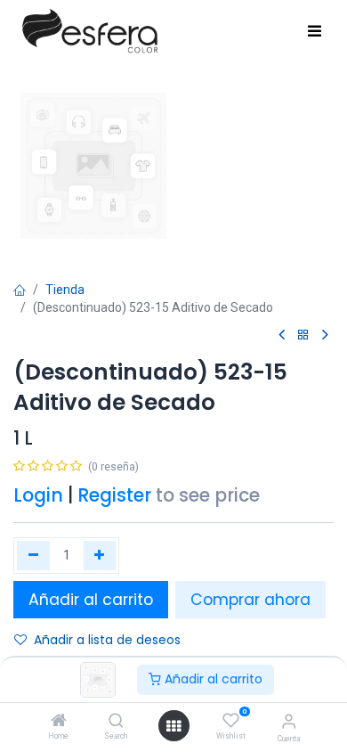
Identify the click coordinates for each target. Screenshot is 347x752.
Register (114, 495)
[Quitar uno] (33, 555)
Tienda (65, 289)
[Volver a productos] (303, 335)
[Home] (59, 722)
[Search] (116, 722)
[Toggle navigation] (314, 32)
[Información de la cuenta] (288, 721)
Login (38, 495)
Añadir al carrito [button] (90, 599)
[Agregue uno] (100, 555)
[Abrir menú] (173, 726)
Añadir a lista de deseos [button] (107, 640)
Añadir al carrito (211, 679)
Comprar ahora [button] (250, 599)
